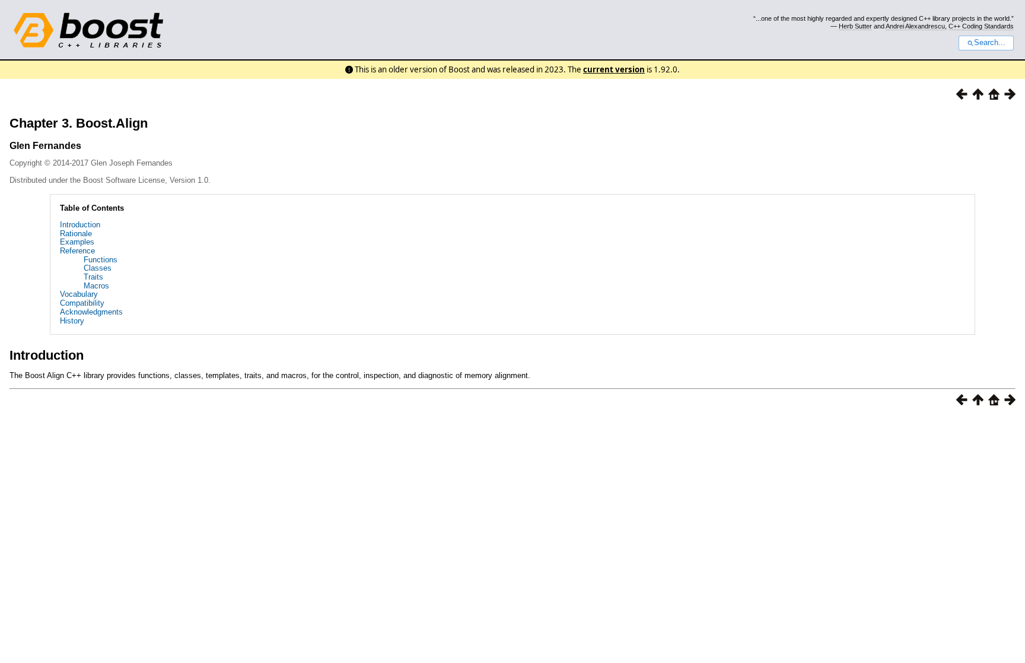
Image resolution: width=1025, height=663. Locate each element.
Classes (98, 268)
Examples (77, 241)
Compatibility (82, 303)
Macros (96, 285)
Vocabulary (79, 294)
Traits (93, 276)
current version (614, 69)
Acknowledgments (91, 311)
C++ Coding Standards (981, 26)
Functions (100, 259)
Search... (989, 43)
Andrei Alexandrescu (915, 26)
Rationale (76, 233)
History (72, 320)
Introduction (80, 224)
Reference (77, 250)
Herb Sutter (855, 26)
